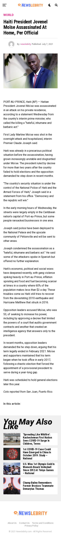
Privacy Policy (31, 526)
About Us (12, 523)
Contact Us (24, 523)
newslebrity (25, 44)
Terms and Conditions (43, 523)
